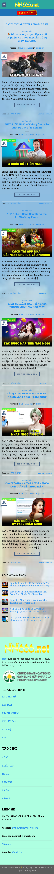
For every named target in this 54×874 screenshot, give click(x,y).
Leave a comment (45, 114)
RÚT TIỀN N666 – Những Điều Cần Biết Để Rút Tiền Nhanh (27, 126)
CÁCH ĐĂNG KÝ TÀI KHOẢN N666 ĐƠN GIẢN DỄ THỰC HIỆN (27, 485)
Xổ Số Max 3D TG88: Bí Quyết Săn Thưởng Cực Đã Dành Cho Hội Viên (28, 610)
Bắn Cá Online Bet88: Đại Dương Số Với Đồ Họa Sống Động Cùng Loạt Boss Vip (30, 584)
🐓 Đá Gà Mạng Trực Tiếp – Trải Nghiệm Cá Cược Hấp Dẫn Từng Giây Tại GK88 (27, 38)
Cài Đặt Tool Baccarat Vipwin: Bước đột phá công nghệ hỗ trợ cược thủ (30, 618)
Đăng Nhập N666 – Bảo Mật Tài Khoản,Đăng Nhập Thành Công (27, 395)
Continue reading (27, 105)
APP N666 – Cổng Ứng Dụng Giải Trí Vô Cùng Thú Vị (27, 215)
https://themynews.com (25, 827)
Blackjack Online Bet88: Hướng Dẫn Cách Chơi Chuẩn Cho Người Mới (28, 592)
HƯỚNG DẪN (27, 31)
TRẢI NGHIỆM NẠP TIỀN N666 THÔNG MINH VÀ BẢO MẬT (27, 305)
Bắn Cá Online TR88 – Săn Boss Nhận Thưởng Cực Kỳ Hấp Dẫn (29, 601)
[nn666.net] (27, 4)
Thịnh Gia (40, 48)
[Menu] (4, 4)
